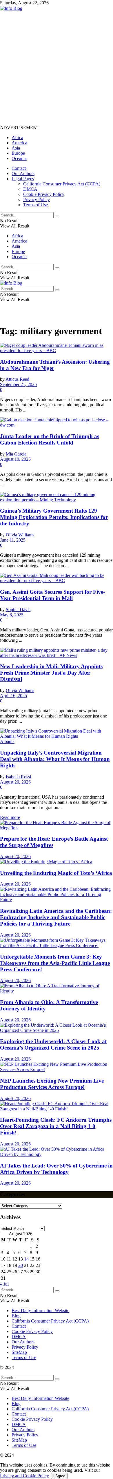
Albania (7, 741)
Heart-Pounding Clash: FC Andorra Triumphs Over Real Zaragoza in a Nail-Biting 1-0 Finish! (56, 1126)
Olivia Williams (20, 534)
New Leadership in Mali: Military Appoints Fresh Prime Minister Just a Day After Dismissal (51, 672)
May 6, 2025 (11, 614)
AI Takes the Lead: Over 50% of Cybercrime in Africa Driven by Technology (56, 1169)
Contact (19, 168)
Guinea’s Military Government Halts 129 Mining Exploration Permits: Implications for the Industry (54, 517)
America (19, 142)
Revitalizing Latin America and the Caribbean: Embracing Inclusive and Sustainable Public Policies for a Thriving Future (56, 917)
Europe (18, 153)
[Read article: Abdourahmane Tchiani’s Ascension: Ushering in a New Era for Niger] (56, 348)
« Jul (4, 1284)
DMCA (30, 189)
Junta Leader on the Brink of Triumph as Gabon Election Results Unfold (49, 439)
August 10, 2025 (15, 459)
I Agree (59, 1476)
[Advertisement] (56, 67)
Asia (16, 147)
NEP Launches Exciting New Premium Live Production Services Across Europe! (52, 1084)
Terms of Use (35, 204)
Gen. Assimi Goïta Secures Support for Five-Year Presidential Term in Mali (52, 595)
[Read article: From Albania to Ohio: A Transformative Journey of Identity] (56, 988)
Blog (16, 1315)
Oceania (19, 158)
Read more (10, 817)
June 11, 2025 (12, 540)
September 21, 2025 (18, 384)
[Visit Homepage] (11, 8)
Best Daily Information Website (40, 1310)
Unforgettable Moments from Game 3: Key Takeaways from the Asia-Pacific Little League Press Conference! (55, 963)
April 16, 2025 (13, 695)
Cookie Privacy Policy (43, 194)
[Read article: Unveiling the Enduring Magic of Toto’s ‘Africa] (56, 861)
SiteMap (19, 1352)
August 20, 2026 (15, 781)
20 (20, 1265)
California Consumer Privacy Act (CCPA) (61, 183)
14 (26, 1258)
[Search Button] (57, 216)
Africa (17, 137)
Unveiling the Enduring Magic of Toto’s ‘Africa (56, 873)
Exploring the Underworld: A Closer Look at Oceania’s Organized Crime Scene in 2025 (53, 1044)
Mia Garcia (16, 453)
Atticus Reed (17, 379)
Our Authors (23, 173)
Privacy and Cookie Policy (24, 1475)
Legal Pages (23, 178)
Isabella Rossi (18, 776)
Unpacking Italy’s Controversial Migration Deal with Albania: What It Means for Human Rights (55, 759)
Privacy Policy (36, 199)
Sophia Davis (18, 609)
